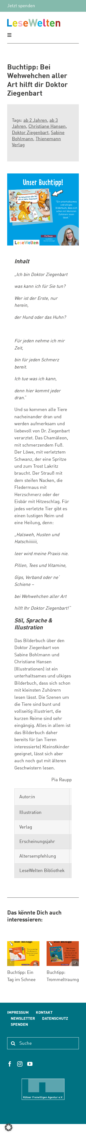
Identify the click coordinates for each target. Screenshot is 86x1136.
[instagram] (19, 1064)
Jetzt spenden (21, 6)
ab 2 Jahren (35, 120)
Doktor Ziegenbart (30, 132)
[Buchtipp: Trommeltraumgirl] (63, 943)
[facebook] (9, 1064)
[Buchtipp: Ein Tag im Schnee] (23, 943)
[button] (10, 962)
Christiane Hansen (47, 126)
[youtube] (29, 1064)
